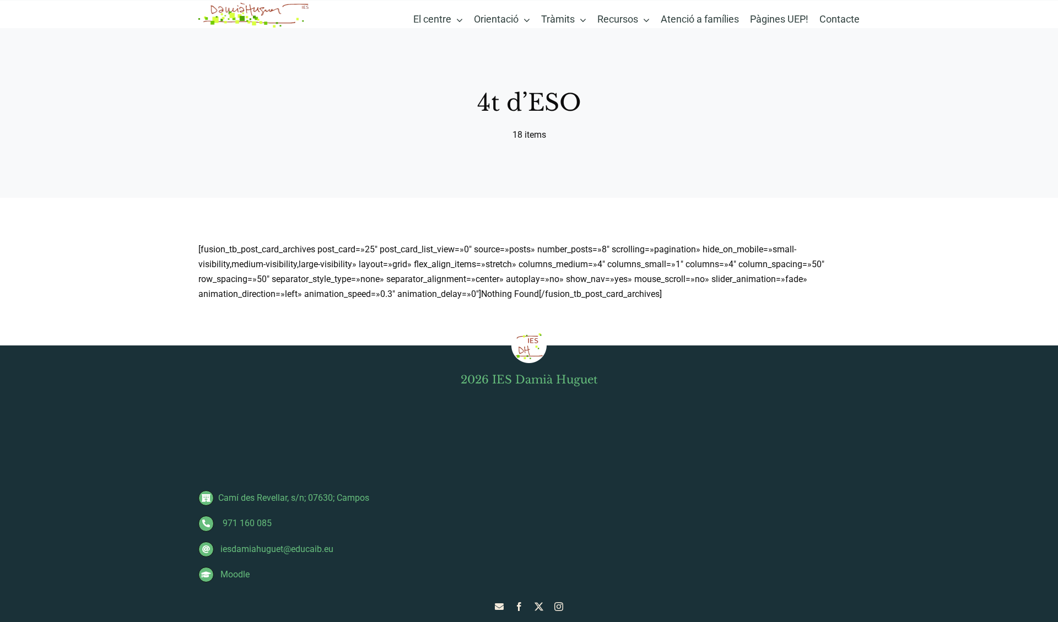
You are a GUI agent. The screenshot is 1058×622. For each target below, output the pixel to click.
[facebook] (519, 606)
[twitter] (539, 606)
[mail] (499, 606)
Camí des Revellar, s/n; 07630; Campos (293, 498)
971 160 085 (245, 523)
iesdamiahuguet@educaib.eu (275, 549)
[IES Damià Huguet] (254, 5)
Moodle (234, 574)
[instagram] (558, 606)
